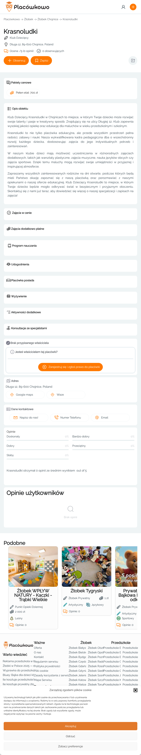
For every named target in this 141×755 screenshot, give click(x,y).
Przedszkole (121, 643)
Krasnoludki (70, 19)
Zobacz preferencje (70, 746)
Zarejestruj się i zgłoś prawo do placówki (74, 367)
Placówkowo (12, 19)
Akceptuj (70, 726)
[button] (135, 690)
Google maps (24, 394)
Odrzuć (70, 736)
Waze (60, 394)
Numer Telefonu (70, 417)
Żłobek (28, 19)
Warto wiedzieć (15, 655)
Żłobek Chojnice (47, 19)
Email (104, 417)
